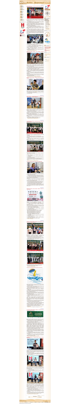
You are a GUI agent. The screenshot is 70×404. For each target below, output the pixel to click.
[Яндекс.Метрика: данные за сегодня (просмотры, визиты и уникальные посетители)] (47, 59)
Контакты (46, 55)
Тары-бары (46, 402)
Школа (36, 402)
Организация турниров (47, 54)
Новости (26, 402)
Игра (39, 402)
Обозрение (31, 402)
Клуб (42, 402)
